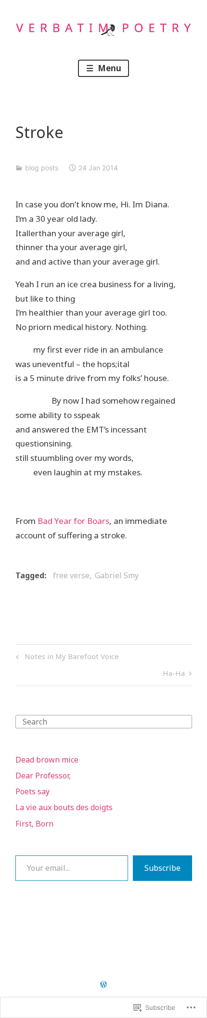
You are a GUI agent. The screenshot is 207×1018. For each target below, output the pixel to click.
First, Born (34, 823)
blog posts (41, 168)
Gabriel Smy (117, 575)
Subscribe (162, 868)
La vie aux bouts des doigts (64, 807)
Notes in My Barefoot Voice (65, 658)
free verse (71, 575)
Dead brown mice (46, 759)
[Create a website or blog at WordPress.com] (103, 984)
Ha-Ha (174, 675)
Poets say (32, 791)
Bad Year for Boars (73, 520)
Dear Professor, (43, 775)
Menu (108, 68)
